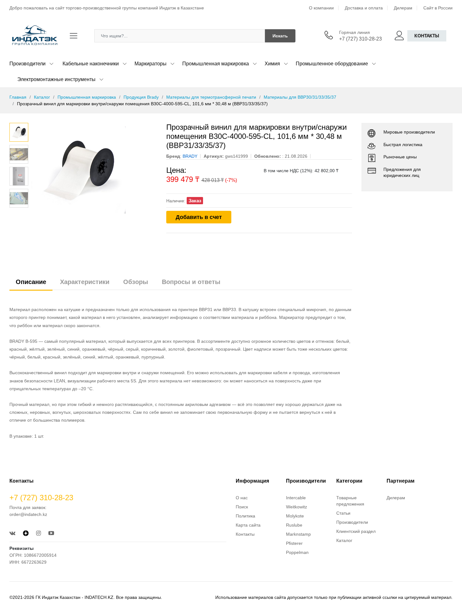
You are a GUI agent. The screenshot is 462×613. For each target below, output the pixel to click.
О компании (321, 7)
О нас (242, 497)
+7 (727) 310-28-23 (360, 38)
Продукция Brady (141, 97)
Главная (17, 97)
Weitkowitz (296, 506)
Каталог (42, 97)
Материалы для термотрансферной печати (211, 97)
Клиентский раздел (356, 531)
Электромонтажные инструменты (56, 79)
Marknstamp (298, 534)
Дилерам (403, 7)
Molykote (295, 515)
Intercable (296, 497)
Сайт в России (438, 7)
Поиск (242, 506)
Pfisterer (294, 543)
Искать (280, 35)
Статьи (343, 513)
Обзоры (135, 281)
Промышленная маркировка (215, 63)
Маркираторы (151, 63)
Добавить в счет (199, 217)
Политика (245, 515)
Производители (27, 63)
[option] (94, 170)
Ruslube (294, 525)
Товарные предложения (350, 500)
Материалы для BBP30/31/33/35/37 (300, 97)
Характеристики (84, 281)
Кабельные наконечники (91, 63)
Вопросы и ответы (191, 281)
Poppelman (297, 552)
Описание (31, 281)
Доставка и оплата (364, 7)
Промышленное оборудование (332, 63)
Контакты (426, 35)
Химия (272, 63)
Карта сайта (248, 525)
